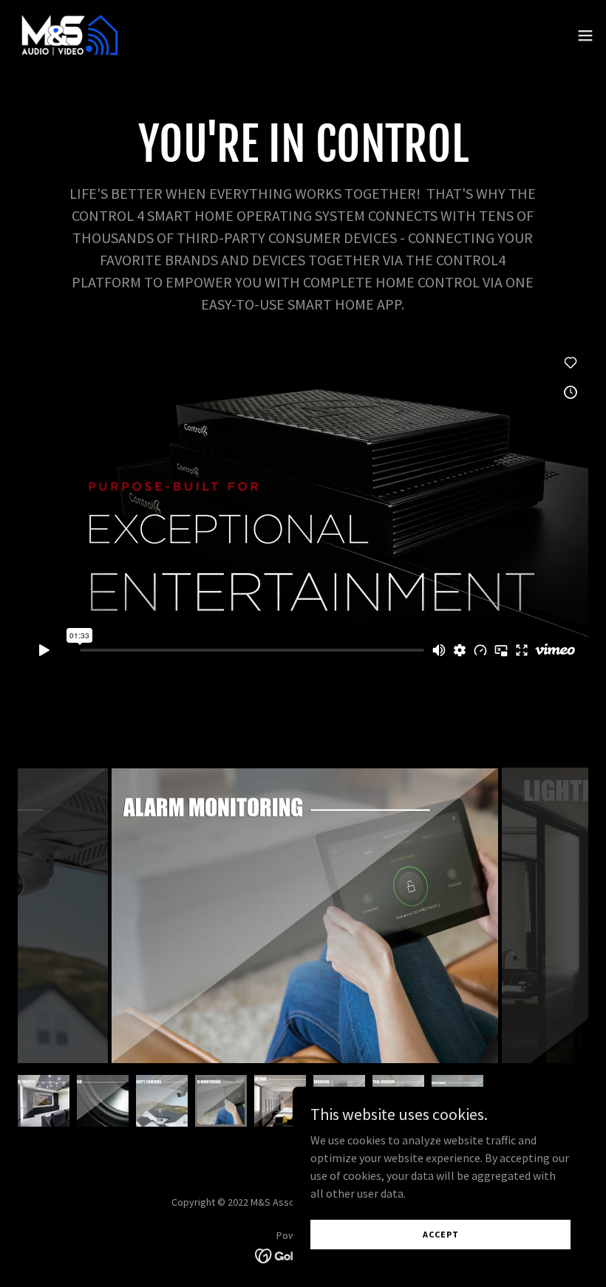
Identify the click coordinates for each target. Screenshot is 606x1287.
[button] (585, 35)
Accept (441, 1234)
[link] (68, 35)
